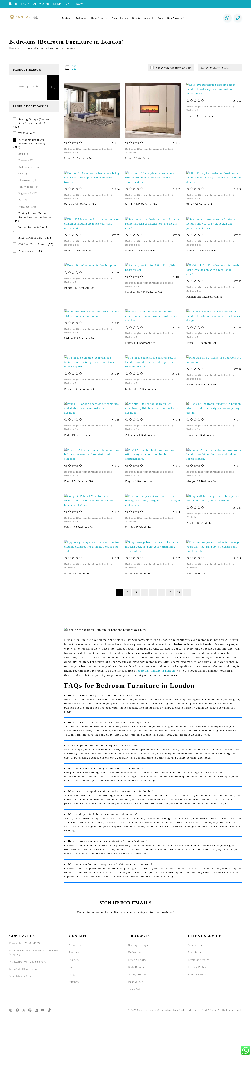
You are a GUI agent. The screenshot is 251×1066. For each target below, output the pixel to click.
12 (169, 592)
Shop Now (75, 3)
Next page (187, 592)
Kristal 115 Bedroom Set (201, 342)
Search (53, 87)
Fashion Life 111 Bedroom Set (143, 292)
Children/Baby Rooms (32, 244)
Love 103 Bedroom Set (200, 116)
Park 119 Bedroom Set (78, 435)
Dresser (22, 160)
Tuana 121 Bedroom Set (201, 435)
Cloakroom (24, 180)
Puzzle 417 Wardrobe (77, 573)
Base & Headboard (30, 237)
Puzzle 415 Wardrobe (138, 527)
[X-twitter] (23, 1010)
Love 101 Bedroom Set (78, 158)
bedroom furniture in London (156, 670)
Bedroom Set (25, 167)
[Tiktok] (49, 1010)
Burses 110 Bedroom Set (79, 287)
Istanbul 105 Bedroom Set (141, 204)
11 (161, 592)
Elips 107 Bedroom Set (78, 250)
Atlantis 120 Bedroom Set (141, 435)
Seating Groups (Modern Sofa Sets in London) (34, 121)
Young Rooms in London (34, 227)
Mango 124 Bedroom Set (201, 481)
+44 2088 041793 (30, 943)
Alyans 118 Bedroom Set (201, 384)
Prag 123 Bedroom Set (139, 481)
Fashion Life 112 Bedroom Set (204, 296)
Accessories (25, 250)
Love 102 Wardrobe (137, 158)
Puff (21, 200)
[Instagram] (10, 1010)
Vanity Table (25, 186)
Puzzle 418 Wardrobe (138, 573)
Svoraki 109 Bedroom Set (202, 250)
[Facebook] (17, 1010)
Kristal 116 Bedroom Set (79, 388)
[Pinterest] (30, 1010)
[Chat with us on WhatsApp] (227, 18)
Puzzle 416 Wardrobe (199, 522)
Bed (20, 153)
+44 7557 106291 (31, 950)
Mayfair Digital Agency (202, 1010)
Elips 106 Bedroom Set (200, 204)
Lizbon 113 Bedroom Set (79, 338)
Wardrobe (24, 206)
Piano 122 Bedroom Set (78, 481)
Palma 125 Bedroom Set (79, 527)
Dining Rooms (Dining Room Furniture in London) (36, 215)
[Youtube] (42, 1010)
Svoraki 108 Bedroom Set (141, 250)
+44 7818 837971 (35, 961)
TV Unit (23, 133)
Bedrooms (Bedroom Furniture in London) (31, 141)
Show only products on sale (173, 67)
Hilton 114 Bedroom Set (140, 342)
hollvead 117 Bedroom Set (141, 388)
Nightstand (24, 193)
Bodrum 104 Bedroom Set (80, 204)
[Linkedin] (36, 1010)
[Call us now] (238, 18)
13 (178, 592)
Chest (21, 173)
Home (13, 47)
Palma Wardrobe (196, 573)
